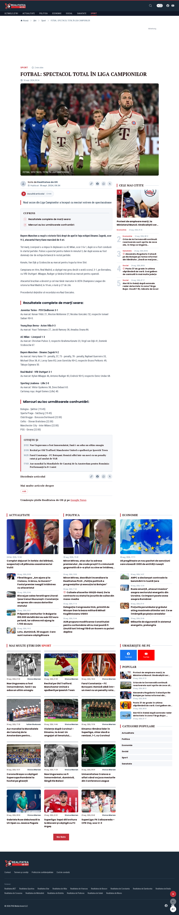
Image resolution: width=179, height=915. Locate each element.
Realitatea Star (43, 889)
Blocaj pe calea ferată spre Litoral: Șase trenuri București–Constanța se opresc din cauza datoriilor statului (37, 600)
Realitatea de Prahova (75, 893)
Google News (78, 500)
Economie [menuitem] (57, 13)
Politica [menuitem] (43, 13)
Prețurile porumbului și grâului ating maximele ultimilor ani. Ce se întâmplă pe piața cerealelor (151, 610)
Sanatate (127, 251)
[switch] (160, 5)
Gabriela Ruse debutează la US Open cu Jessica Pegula (23, 821)
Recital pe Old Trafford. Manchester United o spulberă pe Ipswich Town (69, 450)
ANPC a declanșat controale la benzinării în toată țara (149, 579)
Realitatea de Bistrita (55, 893)
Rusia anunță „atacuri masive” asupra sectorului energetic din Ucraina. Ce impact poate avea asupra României (149, 594)
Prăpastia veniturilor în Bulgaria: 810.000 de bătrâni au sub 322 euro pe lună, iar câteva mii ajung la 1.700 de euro (37, 618)
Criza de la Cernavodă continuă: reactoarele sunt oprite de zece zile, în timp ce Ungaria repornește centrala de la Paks (140, 243)
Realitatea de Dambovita (142, 889)
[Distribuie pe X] (109, 183)
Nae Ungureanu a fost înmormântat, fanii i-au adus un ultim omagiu (67, 445)
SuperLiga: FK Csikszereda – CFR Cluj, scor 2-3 (98, 821)
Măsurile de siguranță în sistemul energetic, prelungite (151, 623)
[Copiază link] (91, 183)
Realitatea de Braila (163, 889)
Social (126, 265)
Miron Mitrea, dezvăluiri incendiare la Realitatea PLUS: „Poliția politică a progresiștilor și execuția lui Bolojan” (85, 581)
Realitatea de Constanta (120, 889)
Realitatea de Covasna (13, 893)
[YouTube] (173, 5)
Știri (34, 20)
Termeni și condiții (21, 872)
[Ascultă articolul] (173, 894)
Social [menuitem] (69, 13)
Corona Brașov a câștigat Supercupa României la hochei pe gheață (22, 777)
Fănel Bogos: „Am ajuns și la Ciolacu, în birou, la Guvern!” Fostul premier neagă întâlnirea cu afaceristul (36, 582)
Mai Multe (61, 837)
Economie (121, 230)
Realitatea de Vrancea (79, 889)
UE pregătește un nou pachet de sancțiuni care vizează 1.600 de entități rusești (145, 562)
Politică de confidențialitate (42, 872)
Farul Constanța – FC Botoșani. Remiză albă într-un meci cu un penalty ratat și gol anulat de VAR (68, 457)
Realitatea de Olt (47, 182)
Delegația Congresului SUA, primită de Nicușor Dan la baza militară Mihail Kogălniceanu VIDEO (86, 610)
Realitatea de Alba (60, 889)
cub (24, 491)
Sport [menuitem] (94, 13)
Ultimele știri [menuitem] (11, 13)
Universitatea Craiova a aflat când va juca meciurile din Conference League (98, 777)
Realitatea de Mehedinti (35, 893)
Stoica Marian (34, 679)
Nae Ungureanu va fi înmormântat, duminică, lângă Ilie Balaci (59, 777)
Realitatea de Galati (95, 893)
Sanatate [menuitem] (81, 13)
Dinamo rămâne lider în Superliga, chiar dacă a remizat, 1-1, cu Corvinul (96, 732)
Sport (43, 20)
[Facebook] (167, 5)
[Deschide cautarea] (150, 5)
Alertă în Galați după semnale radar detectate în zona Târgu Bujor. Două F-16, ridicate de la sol (140, 286)
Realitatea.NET (10, 889)
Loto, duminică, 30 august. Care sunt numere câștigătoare (36, 633)
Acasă (25, 20)
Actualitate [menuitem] (29, 13)
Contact (7, 872)
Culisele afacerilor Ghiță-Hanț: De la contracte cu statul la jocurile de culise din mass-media (88, 596)
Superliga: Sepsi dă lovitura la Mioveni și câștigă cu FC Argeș (60, 823)
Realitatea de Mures (114, 893)
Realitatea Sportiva (26, 889)
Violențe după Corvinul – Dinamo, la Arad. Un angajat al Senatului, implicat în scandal (59, 734)
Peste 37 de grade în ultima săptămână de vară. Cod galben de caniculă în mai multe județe (140, 271)
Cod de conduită (63, 872)
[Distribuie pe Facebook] (97, 183)
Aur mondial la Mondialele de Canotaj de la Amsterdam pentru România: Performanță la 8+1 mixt (69, 465)
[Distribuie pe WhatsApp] (103, 183)
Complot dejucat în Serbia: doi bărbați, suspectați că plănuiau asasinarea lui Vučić (30, 564)
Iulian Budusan (33, 724)
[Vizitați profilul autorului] (23, 184)
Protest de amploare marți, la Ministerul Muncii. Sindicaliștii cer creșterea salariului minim (137, 225)
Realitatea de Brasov (99, 889)
